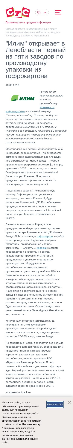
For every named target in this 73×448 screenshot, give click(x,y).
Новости (20, 29)
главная (10, 29)
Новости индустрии (37, 29)
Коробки (41, 247)
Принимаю (55, 404)
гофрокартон (45, 236)
